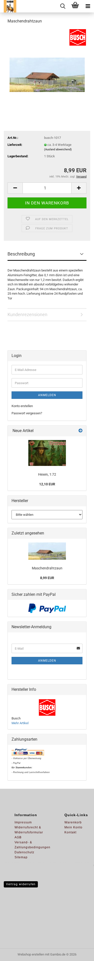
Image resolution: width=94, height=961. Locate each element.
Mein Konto (73, 827)
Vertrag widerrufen (21, 884)
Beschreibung (21, 254)
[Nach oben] (80, 953)
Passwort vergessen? (27, 413)
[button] (15, 188)
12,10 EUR (47, 484)
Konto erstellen (22, 406)
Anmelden (47, 395)
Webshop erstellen (31, 954)
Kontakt (70, 832)
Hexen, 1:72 (47, 474)
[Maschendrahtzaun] (47, 66)
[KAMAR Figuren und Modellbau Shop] (8, 6)
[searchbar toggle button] (62, 6)
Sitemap (21, 857)
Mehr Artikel (20, 723)
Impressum (23, 822)
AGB (18, 837)
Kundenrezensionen (27, 314)
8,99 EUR (47, 578)
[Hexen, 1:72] (47, 453)
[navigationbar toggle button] (87, 6)
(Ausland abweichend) (58, 149)
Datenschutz (24, 852)
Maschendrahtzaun (47, 568)
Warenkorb (73, 822)
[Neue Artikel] (80, 431)
